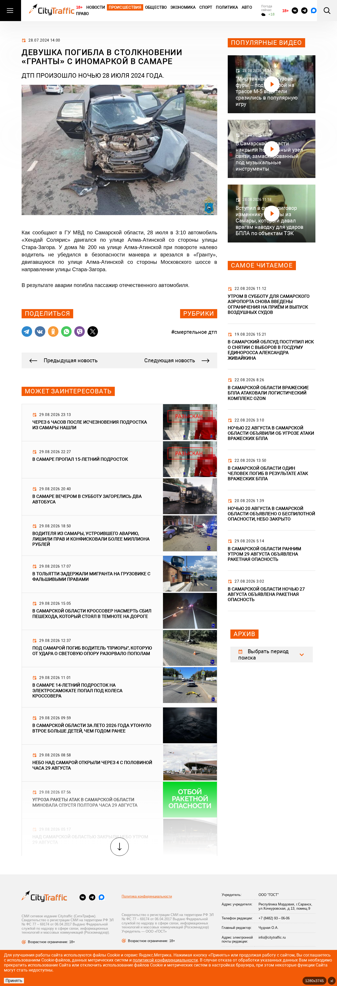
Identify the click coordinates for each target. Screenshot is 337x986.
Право (82, 13)
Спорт (205, 7)
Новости (95, 7)
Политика (227, 7)
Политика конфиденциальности (147, 896)
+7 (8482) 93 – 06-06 (274, 918)
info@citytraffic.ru (272, 937)
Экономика (183, 7)
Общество (156, 7)
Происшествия (125, 7)
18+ (79, 7)
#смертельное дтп (194, 332)
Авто (247, 7)
